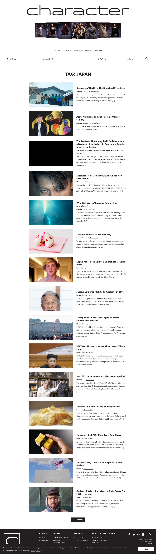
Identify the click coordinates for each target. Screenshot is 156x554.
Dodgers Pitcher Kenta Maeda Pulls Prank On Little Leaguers (100, 492)
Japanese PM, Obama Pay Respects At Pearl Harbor (99, 464)
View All (43, 537)
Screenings (57, 540)
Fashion (96, 150)
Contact (95, 543)
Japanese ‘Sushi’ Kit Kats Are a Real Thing (98, 435)
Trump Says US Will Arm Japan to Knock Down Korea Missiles (98, 319)
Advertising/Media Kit (101, 540)
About (131, 58)
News (108, 150)
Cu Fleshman (89, 182)
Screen (79, 91)
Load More (78, 519)
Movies (79, 123)
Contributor (96, 123)
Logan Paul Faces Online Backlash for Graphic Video (100, 263)
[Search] (147, 59)
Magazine (48, 58)
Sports (113, 150)
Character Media (80, 540)
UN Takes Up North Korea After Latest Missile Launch (100, 348)
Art (77, 150)
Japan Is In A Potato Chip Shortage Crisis (98, 406)
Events (102, 58)
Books (82, 150)
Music (78, 182)
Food (84, 238)
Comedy (88, 150)
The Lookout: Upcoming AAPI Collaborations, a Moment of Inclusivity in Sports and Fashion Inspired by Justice (100, 144)
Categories (44, 540)
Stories (11, 58)
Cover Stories (79, 537)
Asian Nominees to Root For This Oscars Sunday (98, 118)
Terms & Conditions (145, 539)
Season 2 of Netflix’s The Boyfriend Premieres (100, 88)
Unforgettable (59, 543)
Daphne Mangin (94, 91)
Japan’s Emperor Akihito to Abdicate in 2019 (100, 291)
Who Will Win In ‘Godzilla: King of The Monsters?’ (96, 204)
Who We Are (97, 537)
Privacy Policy (147, 541)
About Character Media (104, 533)
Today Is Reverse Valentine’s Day (93, 234)
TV (84, 91)
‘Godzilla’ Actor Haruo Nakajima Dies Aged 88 (100, 376)
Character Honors (61, 537)
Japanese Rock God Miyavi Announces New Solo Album (99, 177)
